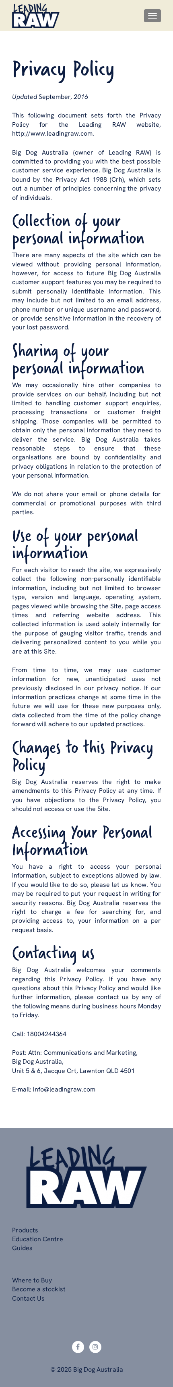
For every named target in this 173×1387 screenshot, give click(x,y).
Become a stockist (39, 1289)
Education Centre (37, 1239)
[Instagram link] (95, 1347)
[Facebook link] (78, 1347)
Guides (22, 1248)
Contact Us (28, 1298)
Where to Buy (32, 1280)
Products (25, 1230)
